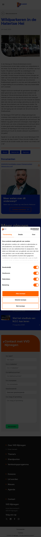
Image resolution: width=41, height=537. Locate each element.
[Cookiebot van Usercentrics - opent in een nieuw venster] (30, 229)
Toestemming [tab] (7, 234)
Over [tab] (33, 234)
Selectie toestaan (20, 300)
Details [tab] (20, 234)
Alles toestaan (20, 293)
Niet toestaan (20, 306)
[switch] (36, 273)
